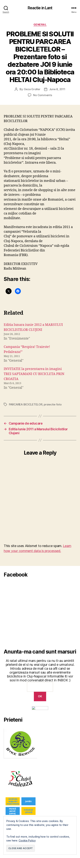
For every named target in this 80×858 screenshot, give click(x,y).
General (40, 24)
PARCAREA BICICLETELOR (25, 404)
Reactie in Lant (40, 8)
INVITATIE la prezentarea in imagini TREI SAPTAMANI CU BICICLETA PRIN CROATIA (34, 374)
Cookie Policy (27, 840)
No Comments (42, 95)
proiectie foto (52, 404)
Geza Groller (32, 89)
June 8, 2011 (57, 89)
